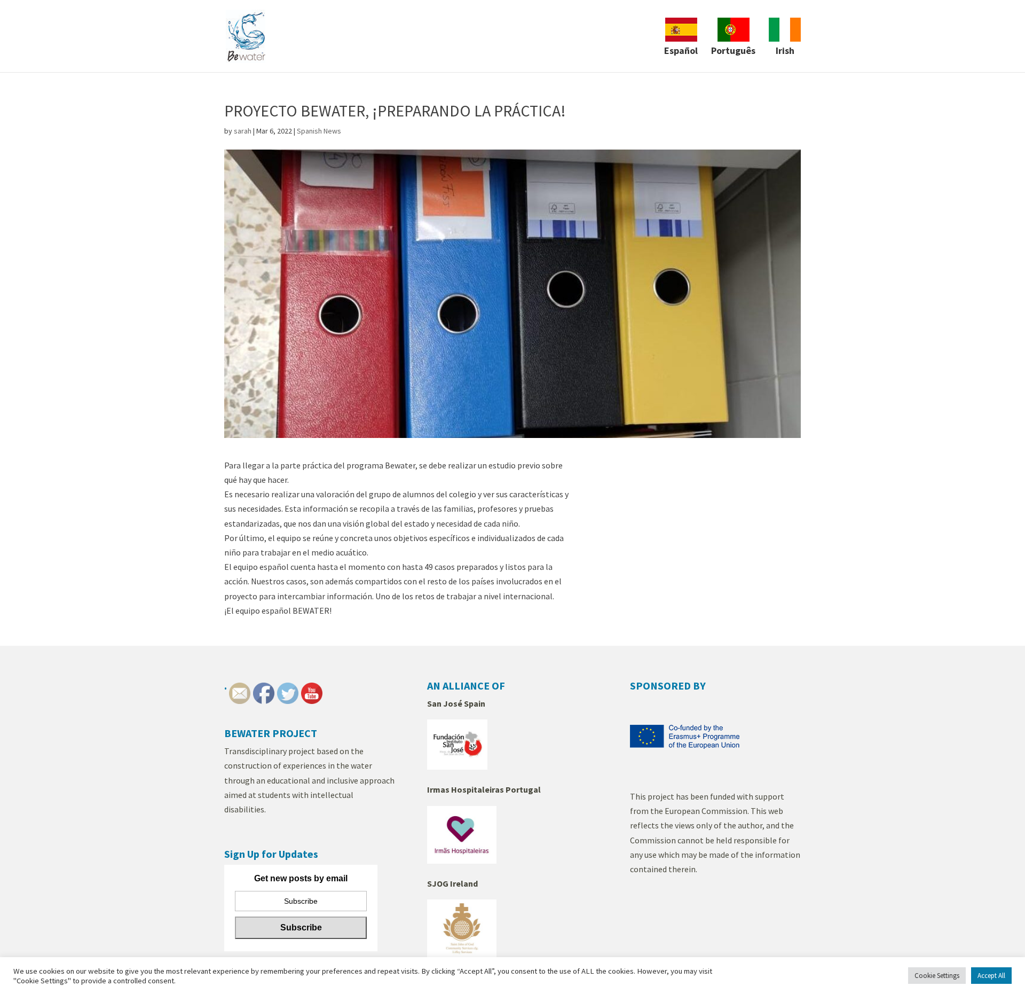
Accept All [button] (991, 975)
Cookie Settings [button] (936, 975)
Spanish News (319, 131)
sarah (242, 131)
